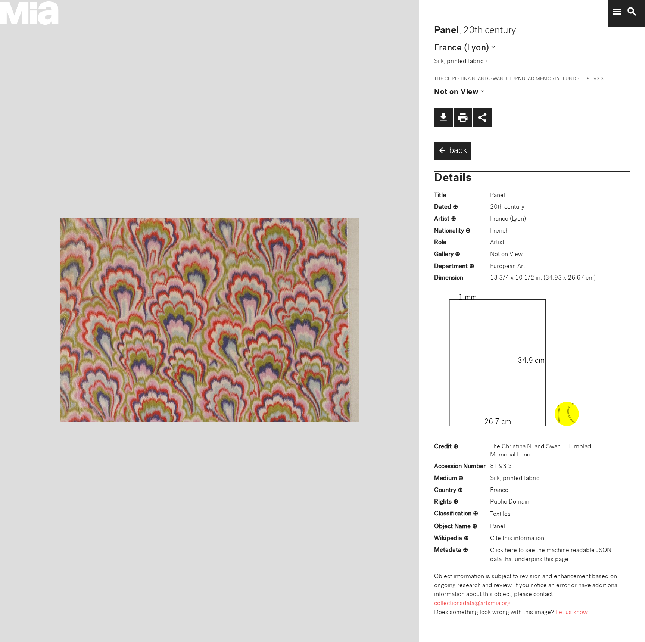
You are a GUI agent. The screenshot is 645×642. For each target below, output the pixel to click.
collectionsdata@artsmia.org (472, 604)
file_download (443, 117)
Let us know (572, 613)
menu (617, 11)
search (632, 11)
